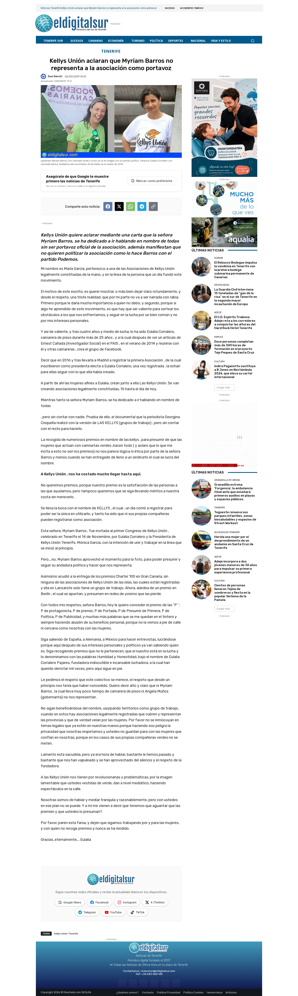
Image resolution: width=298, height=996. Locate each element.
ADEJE (218, 312)
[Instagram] (133, 983)
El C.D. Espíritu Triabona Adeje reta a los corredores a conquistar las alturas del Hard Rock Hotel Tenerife (234, 322)
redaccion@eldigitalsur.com (158, 970)
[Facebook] (122, 983)
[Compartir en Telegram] (141, 206)
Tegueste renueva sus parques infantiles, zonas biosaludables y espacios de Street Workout (235, 517)
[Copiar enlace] (153, 206)
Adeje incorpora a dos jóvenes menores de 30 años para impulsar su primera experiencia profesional (235, 567)
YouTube (116, 912)
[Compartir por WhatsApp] (130, 206)
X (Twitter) (158, 902)
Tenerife (110, 51)
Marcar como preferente (154, 181)
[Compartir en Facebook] (107, 206)
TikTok (140, 912)
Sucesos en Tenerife (227, 532)
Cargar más (223, 387)
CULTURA (219, 361)
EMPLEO (218, 337)
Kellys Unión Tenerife (66, 933)
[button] (252, 40)
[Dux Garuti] (44, 76)
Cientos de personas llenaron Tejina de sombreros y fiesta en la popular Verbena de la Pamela (232, 592)
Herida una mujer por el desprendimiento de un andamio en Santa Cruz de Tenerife (233, 542)
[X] (165, 983)
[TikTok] (154, 983)
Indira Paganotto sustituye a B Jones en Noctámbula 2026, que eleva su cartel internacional (235, 371)
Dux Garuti (55, 76)
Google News (72, 902)
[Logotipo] (72, 24)
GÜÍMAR (218, 258)
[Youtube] (176, 983)
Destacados (221, 285)
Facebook (102, 902)
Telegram (90, 912)
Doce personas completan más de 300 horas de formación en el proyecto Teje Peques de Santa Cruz (234, 347)
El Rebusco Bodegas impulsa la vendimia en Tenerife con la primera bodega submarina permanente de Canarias (235, 270)
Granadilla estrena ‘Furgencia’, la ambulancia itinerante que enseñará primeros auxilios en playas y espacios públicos (234, 492)
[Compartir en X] (119, 206)
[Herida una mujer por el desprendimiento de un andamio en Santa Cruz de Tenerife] (201, 540)
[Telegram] (144, 983)
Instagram (129, 902)
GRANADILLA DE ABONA (227, 480)
